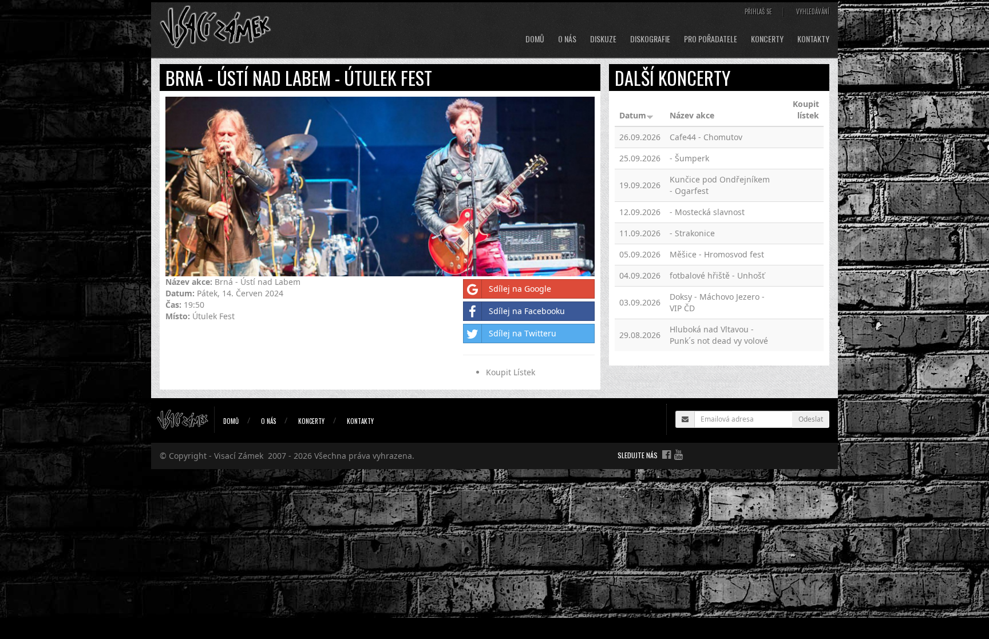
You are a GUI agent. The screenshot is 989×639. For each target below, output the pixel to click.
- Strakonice (692, 233)
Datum (632, 115)
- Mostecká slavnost (707, 212)
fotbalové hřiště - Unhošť (717, 275)
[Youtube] (678, 454)
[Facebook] (666, 454)
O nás (567, 39)
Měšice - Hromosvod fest (717, 254)
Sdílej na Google (520, 288)
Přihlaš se (758, 11)
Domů (534, 39)
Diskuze (603, 39)
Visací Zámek (238, 455)
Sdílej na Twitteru (522, 333)
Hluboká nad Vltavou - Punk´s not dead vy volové (719, 335)
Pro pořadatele (710, 39)
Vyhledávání (812, 11)
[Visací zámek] (215, 26)
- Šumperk (689, 158)
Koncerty (767, 39)
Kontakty (813, 39)
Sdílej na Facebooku (527, 310)
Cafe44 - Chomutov (706, 137)
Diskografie (650, 39)
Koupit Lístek (510, 372)
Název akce (692, 115)
